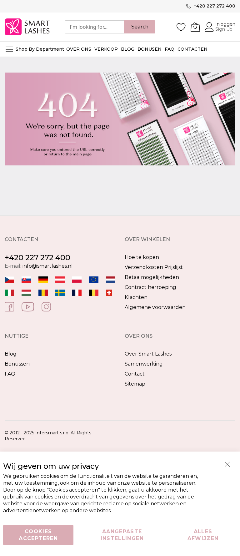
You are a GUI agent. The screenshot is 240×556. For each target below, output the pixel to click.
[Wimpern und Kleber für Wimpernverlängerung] (109, 292)
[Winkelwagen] (195, 26)
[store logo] (28, 26)
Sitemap (135, 384)
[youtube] (28, 306)
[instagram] (46, 306)
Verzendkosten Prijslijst (154, 267)
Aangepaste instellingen (122, 534)
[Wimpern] (60, 279)
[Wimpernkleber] (43, 279)
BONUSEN (150, 49)
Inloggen (225, 24)
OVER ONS (78, 49)
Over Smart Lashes (148, 354)
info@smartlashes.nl (47, 266)
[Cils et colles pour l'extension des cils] (77, 292)
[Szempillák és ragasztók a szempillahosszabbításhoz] (26, 292)
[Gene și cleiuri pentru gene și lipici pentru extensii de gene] (43, 292)
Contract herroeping (150, 287)
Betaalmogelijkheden (152, 277)
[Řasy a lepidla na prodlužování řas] (9, 279)
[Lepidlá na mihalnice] (26, 279)
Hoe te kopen (142, 257)
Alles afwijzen (203, 534)
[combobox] (94, 26)
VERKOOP (106, 49)
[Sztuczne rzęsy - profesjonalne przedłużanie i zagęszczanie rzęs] (77, 279)
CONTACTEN (193, 49)
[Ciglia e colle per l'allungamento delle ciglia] (9, 292)
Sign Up (223, 29)
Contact (135, 374)
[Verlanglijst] (181, 26)
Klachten (136, 297)
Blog (11, 354)
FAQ (10, 374)
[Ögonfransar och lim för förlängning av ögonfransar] (60, 292)
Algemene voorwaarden (155, 307)
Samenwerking (144, 364)
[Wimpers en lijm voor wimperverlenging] (110, 279)
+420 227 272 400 (37, 257)
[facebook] (9, 306)
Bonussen (17, 364)
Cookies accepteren (38, 534)
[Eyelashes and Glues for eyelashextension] (93, 279)
